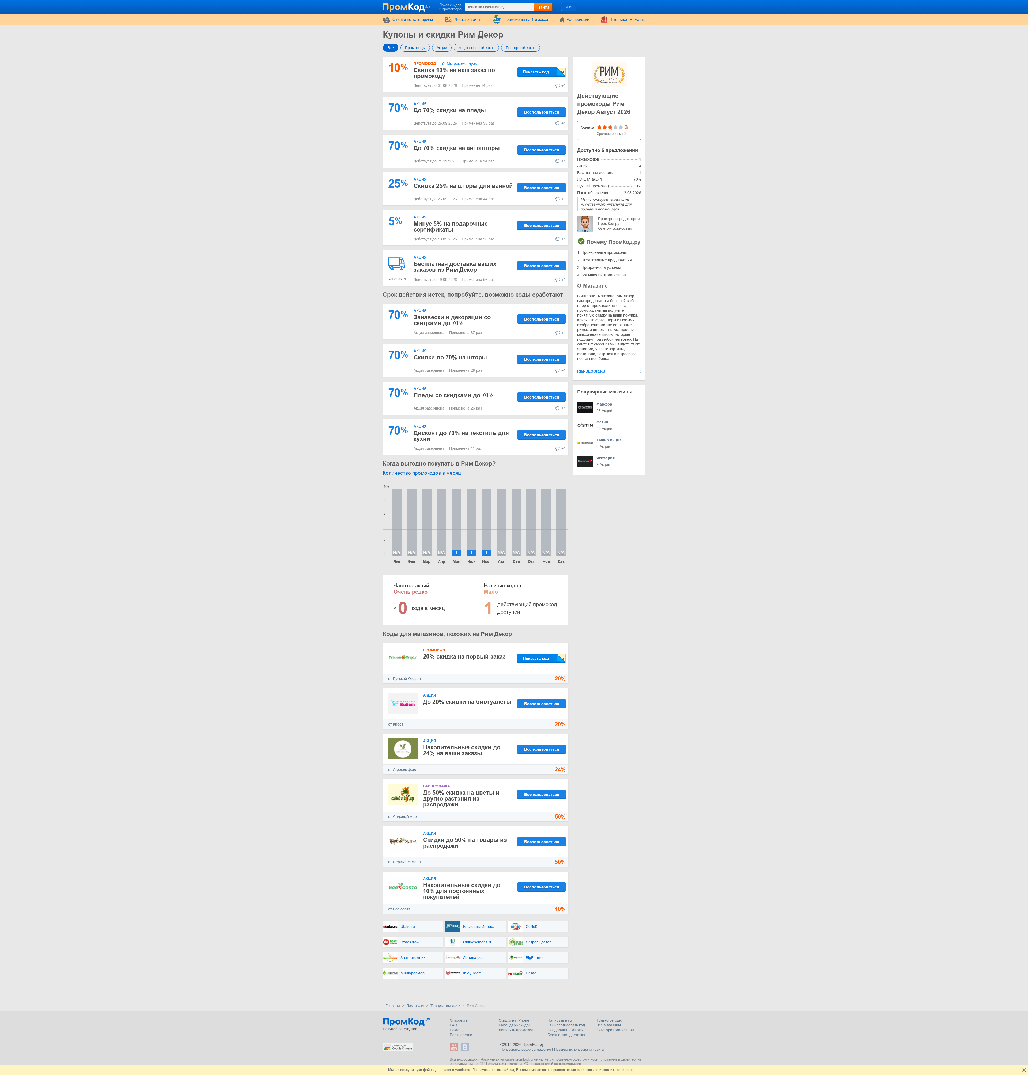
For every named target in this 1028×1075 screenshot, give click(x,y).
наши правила (553, 1070)
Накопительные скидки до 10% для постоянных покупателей (461, 891)
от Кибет (395, 724)
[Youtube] (455, 1047)
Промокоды (415, 48)
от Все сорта (399, 909)
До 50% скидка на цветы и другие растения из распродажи (461, 798)
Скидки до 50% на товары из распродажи (465, 842)
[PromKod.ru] (407, 6)
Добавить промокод (516, 1030)
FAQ (453, 1025)
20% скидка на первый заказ (464, 656)
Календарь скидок (514, 1025)
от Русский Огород (404, 678)
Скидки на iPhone (514, 1020)
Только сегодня (609, 1020)
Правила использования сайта (579, 1049)
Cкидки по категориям (412, 19)
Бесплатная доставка (566, 1035)
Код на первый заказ (476, 48)
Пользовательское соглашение (525, 1049)
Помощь (457, 1030)
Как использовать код (566, 1025)
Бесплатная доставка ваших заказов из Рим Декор (455, 267)
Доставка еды (467, 19)
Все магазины (608, 1025)
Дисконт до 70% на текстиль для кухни (461, 436)
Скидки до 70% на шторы (450, 357)
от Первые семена (404, 862)
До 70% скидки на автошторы (457, 148)
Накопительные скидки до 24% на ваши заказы (461, 750)
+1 (563, 85)
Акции (442, 48)
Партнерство (461, 1035)
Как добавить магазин (566, 1030)
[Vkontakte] (466, 1047)
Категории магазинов (615, 1030)
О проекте (459, 1020)
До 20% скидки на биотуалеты (467, 701)
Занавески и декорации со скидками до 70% (452, 320)
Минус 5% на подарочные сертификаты (451, 226)
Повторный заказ (520, 48)
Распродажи (577, 19)
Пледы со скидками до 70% (454, 395)
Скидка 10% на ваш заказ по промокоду (454, 73)
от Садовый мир (402, 816)
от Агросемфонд (402, 769)
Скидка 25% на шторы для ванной (463, 186)
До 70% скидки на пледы (450, 110)
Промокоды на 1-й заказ (526, 19)
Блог (569, 7)
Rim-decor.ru (591, 371)
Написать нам (559, 1020)
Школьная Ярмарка (627, 19)
